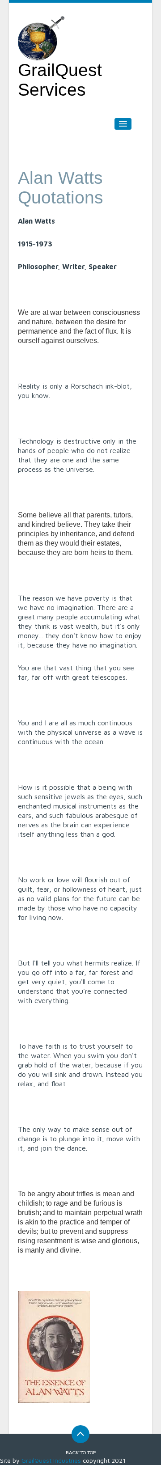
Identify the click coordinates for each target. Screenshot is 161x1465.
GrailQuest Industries (51, 1460)
